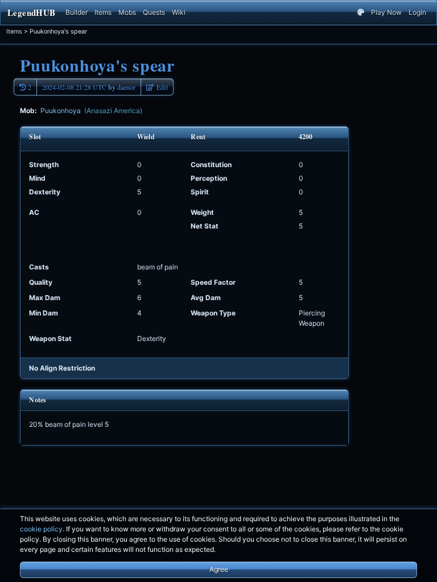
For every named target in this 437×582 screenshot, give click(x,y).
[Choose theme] (361, 12)
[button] (157, 86)
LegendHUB (31, 12)
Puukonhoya (91, 110)
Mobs (127, 12)
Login (417, 12)
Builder (76, 12)
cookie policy (41, 529)
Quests (154, 12)
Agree (218, 569)
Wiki (178, 12)
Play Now (386, 12)
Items (103, 12)
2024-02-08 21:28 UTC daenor (88, 87)
